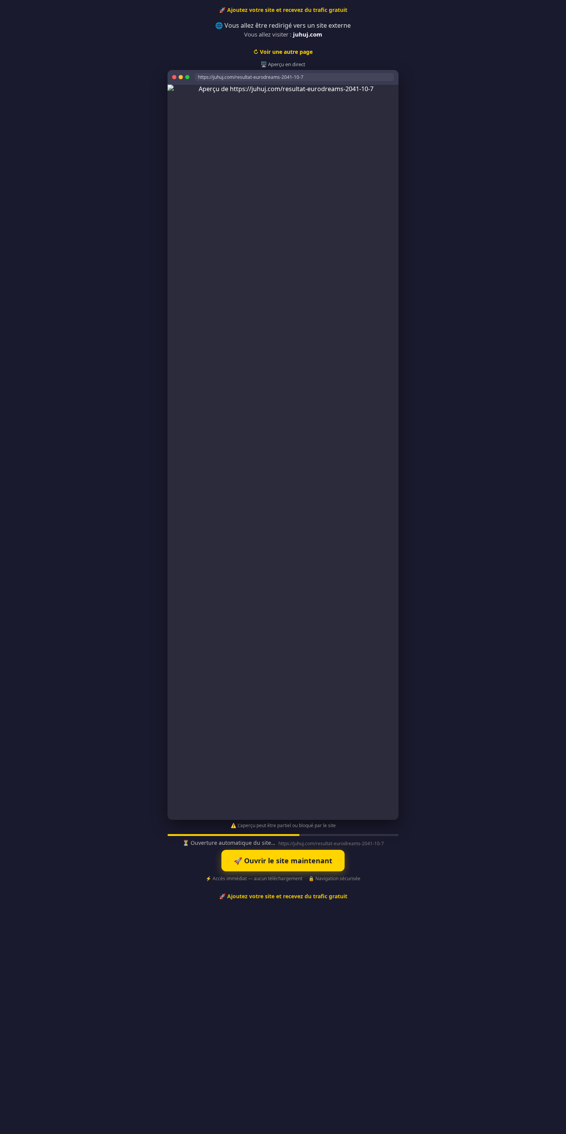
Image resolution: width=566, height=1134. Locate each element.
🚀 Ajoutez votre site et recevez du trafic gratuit (283, 9)
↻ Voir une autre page (283, 51)
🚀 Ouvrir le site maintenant (283, 860)
